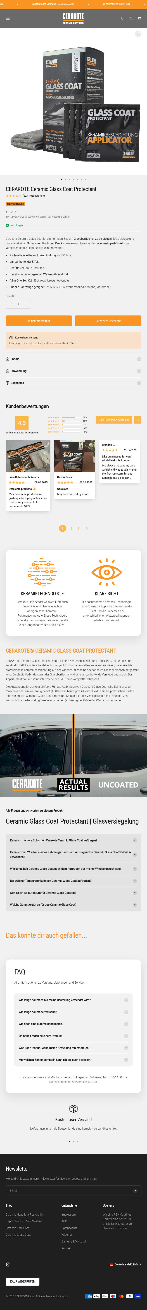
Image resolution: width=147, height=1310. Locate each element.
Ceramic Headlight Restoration (25, 1214)
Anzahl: (10, 296)
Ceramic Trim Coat (17, 1228)
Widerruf (66, 1234)
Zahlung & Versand (73, 1241)
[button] (137, 420)
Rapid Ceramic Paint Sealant (24, 1221)
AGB (64, 1221)
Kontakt (66, 1248)
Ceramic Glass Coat (18, 1234)
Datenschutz (69, 1228)
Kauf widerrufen (22, 1281)
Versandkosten (26, 216)
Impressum (68, 1214)
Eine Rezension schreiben (114, 420)
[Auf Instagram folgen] (8, 1264)
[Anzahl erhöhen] (26, 304)
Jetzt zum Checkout (108, 321)
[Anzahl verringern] (11, 304)
